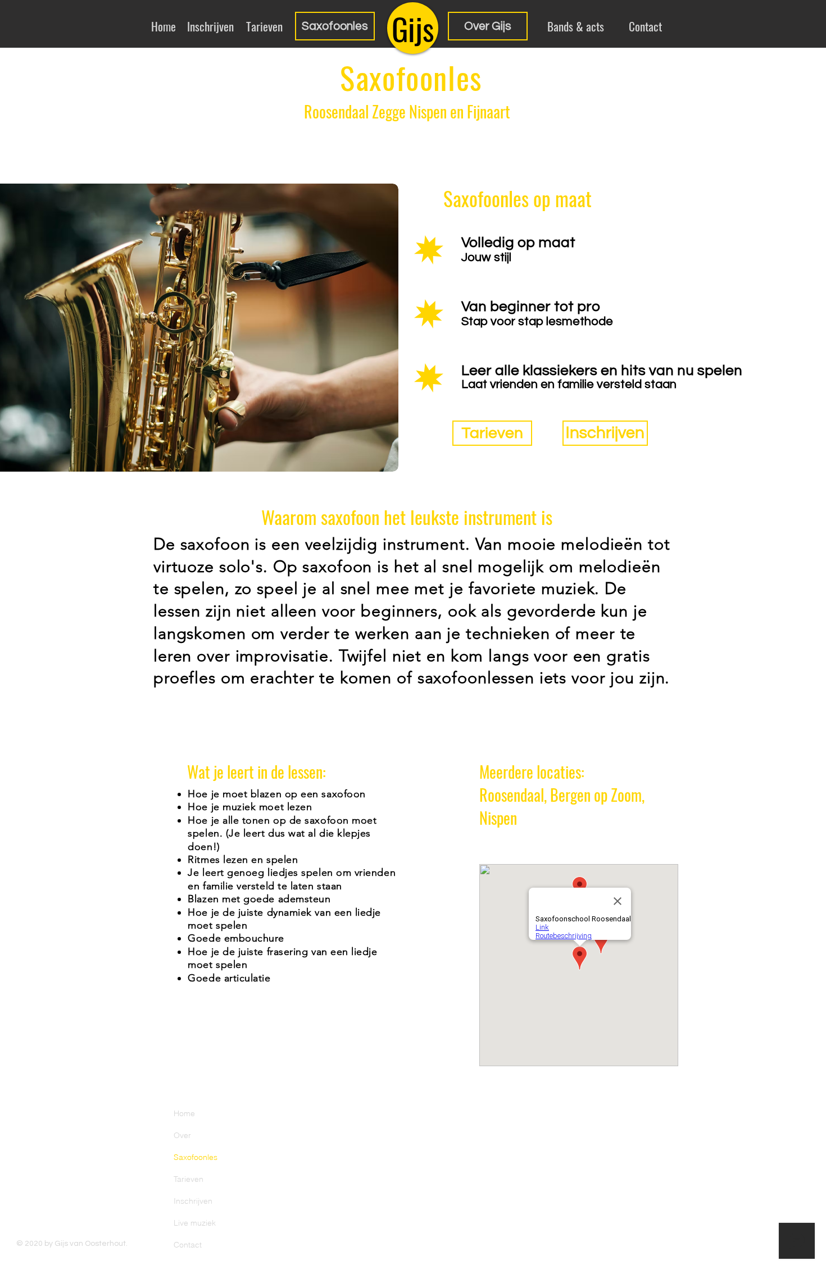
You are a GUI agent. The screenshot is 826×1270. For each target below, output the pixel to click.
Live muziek (195, 1223)
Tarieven (188, 1179)
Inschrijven (193, 1201)
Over (182, 1135)
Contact (188, 1245)
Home (184, 1113)
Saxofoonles (195, 1157)
